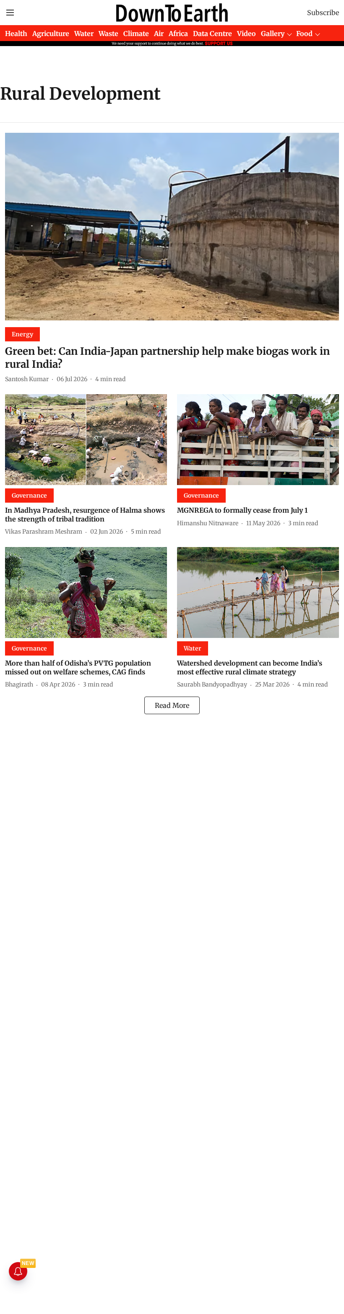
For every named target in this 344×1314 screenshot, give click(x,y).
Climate (136, 33)
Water (84, 33)
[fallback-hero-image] (172, 226)
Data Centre (212, 33)
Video (246, 33)
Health (16, 33)
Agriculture (50, 33)
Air (159, 33)
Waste (108, 33)
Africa (178, 33)
